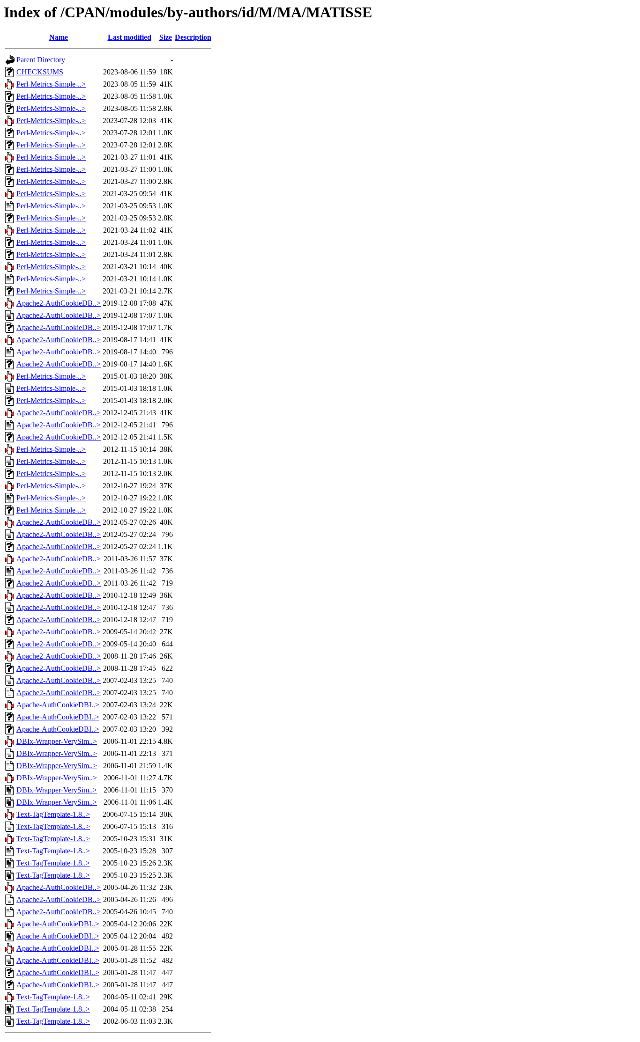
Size (165, 37)
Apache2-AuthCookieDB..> (58, 303)
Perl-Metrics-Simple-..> (51, 84)
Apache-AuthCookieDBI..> (57, 705)
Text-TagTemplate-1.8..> (53, 814)
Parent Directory (40, 60)
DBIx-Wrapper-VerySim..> (56, 741)
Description (193, 37)
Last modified (129, 37)
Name (58, 37)
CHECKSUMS (39, 72)
